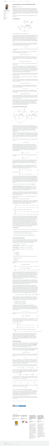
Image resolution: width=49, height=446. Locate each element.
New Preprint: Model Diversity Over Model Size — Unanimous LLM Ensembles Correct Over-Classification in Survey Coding (33, 417)
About (10, 1)
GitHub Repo (14, 182)
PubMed (5, 18)
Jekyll (10, 444)
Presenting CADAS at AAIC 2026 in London (24, 416)
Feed (10, 443)
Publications (14, 1)
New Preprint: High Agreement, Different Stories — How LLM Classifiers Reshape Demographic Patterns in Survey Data (41, 417)
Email (5, 14)
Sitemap (5, 442)
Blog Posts (21, 1)
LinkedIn (5, 15)
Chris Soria (5, 1)
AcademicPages (13, 444)
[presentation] (14, 35)
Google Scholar (6, 17)
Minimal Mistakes (18, 444)
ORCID (5, 19)
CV (24, 1)
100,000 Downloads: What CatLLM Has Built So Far (16, 416)
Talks (17, 1)
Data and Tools (28, 1)
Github (5, 16)
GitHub (7, 443)
